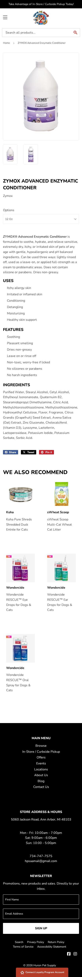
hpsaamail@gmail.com (41, 861)
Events (41, 763)
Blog (41, 781)
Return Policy (56, 942)
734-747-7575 (41, 856)
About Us (41, 775)
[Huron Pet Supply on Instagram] (75, 954)
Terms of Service (23, 947)
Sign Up (41, 928)
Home (6, 43)
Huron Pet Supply (44, 965)
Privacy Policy (35, 942)
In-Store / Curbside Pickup (41, 752)
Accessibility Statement (51, 947)
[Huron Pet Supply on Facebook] (69, 954)
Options (8, 210)
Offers (41, 757)
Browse (41, 746)
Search (19, 942)
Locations (41, 769)
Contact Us (41, 787)
